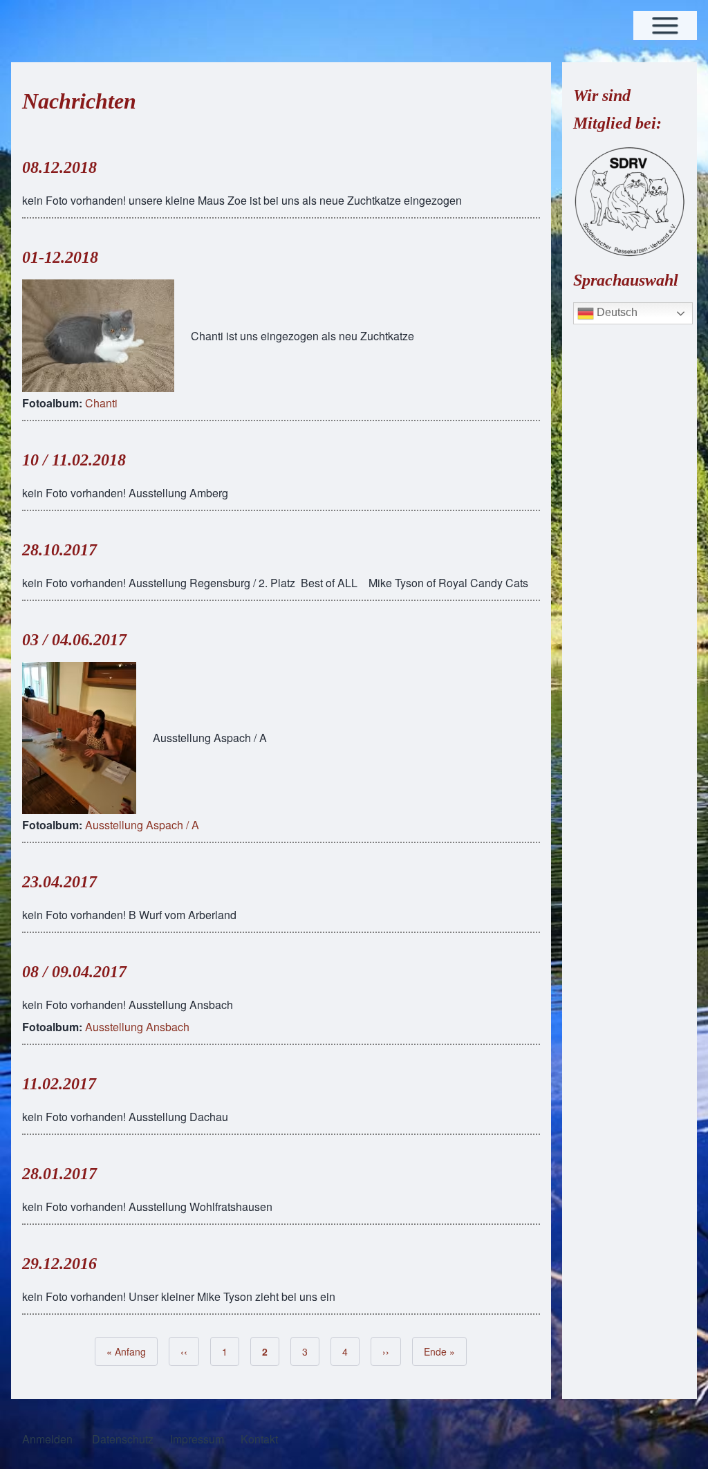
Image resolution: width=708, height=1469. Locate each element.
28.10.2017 (59, 550)
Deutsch (615, 312)
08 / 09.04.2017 (74, 972)
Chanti (101, 403)
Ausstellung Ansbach (137, 1027)
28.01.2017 (59, 1174)
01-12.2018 (60, 257)
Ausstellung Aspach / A (142, 825)
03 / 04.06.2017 (74, 640)
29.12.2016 (59, 1264)
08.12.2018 (59, 167)
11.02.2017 (59, 1084)
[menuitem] (47, 1439)
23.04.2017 (59, 882)
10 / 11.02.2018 (74, 460)
